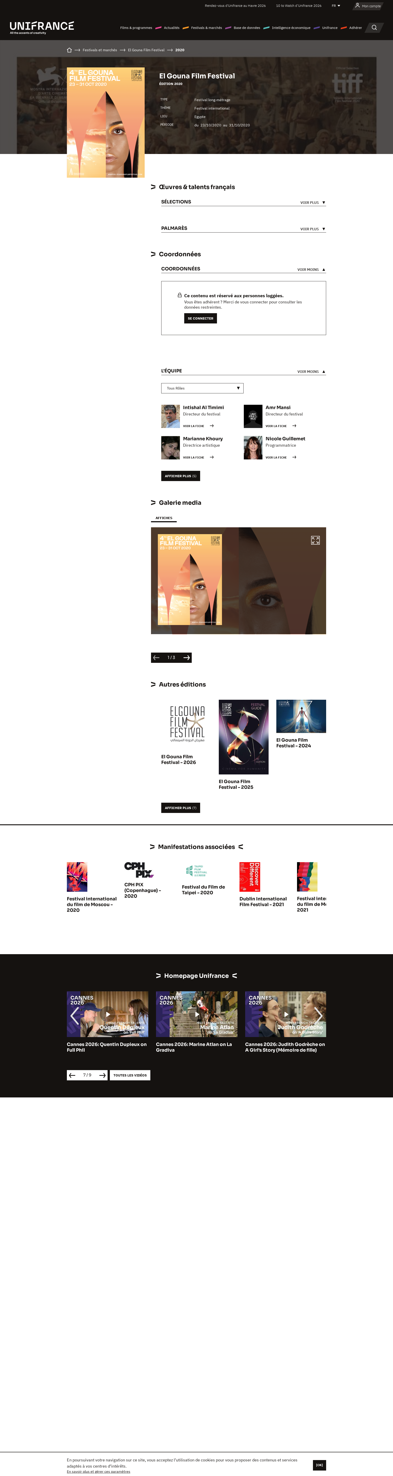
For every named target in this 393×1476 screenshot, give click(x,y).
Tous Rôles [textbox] (176, 388)
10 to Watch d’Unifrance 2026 (299, 5)
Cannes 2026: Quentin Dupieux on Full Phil (107, 1047)
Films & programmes (136, 28)
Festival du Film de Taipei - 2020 (203, 890)
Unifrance (330, 28)
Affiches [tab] (164, 518)
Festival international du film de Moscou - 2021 (322, 904)
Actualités (171, 28)
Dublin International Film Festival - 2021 (263, 901)
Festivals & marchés (206, 28)
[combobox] (202, 388)
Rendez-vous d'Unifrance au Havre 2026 (235, 5)
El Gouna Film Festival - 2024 (293, 743)
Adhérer (355, 28)
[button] (315, 541)
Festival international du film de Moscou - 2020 (92, 904)
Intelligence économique (291, 28)
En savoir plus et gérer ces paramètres (98, 1471)
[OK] (319, 1465)
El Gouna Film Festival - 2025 (236, 784)
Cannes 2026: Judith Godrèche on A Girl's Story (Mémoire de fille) (285, 1047)
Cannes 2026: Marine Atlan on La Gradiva (194, 1047)
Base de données (247, 28)
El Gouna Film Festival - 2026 (178, 759)
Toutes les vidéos (130, 1075)
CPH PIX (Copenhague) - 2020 (142, 890)
